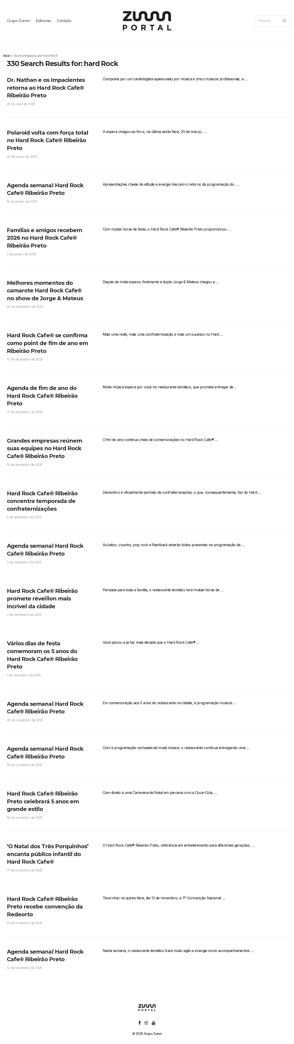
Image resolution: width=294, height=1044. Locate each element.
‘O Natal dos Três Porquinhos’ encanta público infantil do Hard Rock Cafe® (47, 854)
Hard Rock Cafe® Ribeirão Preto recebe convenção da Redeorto (45, 907)
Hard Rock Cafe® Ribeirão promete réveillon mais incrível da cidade (42, 599)
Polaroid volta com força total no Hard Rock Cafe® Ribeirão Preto (47, 140)
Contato (64, 21)
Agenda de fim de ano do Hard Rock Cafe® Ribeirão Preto (42, 396)
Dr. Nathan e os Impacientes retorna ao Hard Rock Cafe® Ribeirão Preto (46, 88)
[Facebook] (139, 1022)
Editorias (43, 21)
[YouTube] (154, 1022)
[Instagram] (146, 1022)
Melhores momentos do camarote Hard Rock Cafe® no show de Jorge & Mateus (45, 291)
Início (7, 56)
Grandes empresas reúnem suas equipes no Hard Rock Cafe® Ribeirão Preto (44, 448)
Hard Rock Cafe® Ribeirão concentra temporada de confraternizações (42, 501)
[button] (284, 21)
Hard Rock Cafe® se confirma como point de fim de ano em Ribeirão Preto (47, 343)
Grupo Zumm (18, 21)
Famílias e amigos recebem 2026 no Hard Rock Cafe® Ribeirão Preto (44, 238)
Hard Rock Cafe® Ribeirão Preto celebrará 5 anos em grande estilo (43, 801)
